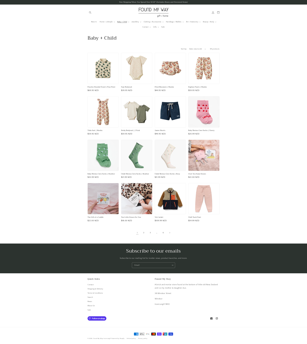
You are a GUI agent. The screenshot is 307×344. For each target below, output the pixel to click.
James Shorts (160, 131)
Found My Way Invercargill (102, 338)
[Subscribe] (172, 265)
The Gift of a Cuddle (96, 217)
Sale (89, 310)
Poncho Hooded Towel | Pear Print (101, 87)
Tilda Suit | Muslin (95, 131)
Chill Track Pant (194, 217)
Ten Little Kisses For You (131, 217)
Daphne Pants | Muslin (197, 87)
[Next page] (169, 232)
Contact (91, 285)
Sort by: (184, 49)
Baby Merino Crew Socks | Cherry (201, 131)
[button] (90, 12)
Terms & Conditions (95, 293)
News (90, 301)
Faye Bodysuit (126, 87)
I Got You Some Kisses (197, 174)
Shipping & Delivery (95, 289)
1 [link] (137, 233)
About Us (91, 306)
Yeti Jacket (159, 217)
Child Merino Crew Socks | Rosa (167, 174)
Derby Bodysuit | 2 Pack (130, 131)
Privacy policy (142, 338)
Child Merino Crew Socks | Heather (135, 174)
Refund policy (131, 338)
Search (90, 297)
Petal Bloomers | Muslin (164, 87)
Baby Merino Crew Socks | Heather (101, 174)
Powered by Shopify (117, 338)
